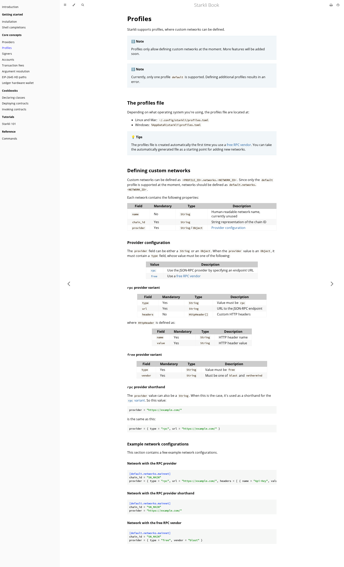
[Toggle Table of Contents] (65, 5)
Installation (9, 21)
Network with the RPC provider (152, 463)
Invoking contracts (14, 109)
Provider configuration (228, 228)
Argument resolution (16, 71)
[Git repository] (338, 5)
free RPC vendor (239, 145)
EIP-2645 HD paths (14, 77)
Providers (8, 42)
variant (136, 400)
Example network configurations (158, 444)
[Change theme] (73, 5)
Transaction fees (13, 65)
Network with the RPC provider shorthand (160, 493)
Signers (7, 53)
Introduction (10, 7)
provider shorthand (146, 387)
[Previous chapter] (69, 283)
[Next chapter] (332, 283)
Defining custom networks (158, 170)
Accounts (8, 59)
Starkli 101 (9, 124)
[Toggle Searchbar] (82, 5)
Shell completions (14, 27)
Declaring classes (13, 97)
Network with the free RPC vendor (154, 523)
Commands (9, 138)
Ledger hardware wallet (18, 83)
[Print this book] (331, 5)
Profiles (7, 48)
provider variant (143, 287)
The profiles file (145, 102)
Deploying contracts (15, 103)
